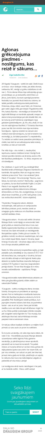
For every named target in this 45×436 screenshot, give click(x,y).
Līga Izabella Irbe (16, 75)
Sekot (36, 412)
